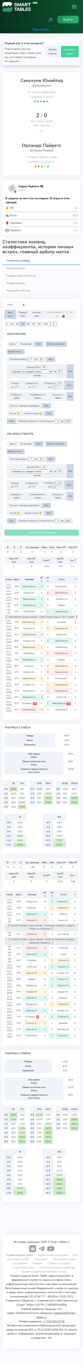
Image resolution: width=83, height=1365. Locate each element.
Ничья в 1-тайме (58, 396)
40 (33, 323)
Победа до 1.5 (15, 385)
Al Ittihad (63, 947)
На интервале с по (60, 312)
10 (11, 323)
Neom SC (63, 920)
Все (39, 343)
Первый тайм (23, 314)
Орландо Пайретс (41, 145)
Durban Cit (61, 599)
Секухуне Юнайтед (41, 80)
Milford (63, 914)
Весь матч (10, 314)
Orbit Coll (61, 697)
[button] (50, 19)
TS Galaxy (28, 703)
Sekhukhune (29, 586)
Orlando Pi (63, 901)
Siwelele (61, 622)
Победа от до (50, 385)
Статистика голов (23, 1267)
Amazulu (29, 665)
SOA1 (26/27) (9, 586)
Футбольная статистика (53, 1255)
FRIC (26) (9, 605)
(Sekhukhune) (41, 86)
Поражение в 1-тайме (37, 396)
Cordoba (31, 960)
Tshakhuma (61, 647)
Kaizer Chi (29, 592)
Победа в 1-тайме (16, 396)
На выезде (25, 343)
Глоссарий (41, 1259)
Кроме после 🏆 (33, 413)
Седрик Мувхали (28, 186)
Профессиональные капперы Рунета (43, 1271)
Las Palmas (63, 934)
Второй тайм (37, 314)
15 (17, 323)
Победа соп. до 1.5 (31, 385)
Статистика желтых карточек (57, 1267)
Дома (12, 343)
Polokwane (61, 586)
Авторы (37, 1263)
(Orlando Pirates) (41, 150)
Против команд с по (24, 359)
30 (28, 323)
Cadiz (63, 954)
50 (39, 323)
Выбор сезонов (55, 343)
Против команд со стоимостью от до (41, 421)
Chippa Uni (29, 640)
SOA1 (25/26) (9, 622)
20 (22, 323)
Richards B (29, 628)
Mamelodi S (29, 690)
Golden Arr (29, 672)
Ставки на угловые (58, 1263)
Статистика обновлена (41, 533)
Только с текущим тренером (24, 405)
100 (46, 323)
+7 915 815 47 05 (53, 1321)
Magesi (61, 605)
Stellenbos (29, 653)
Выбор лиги (15, 351)
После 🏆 (15, 413)
